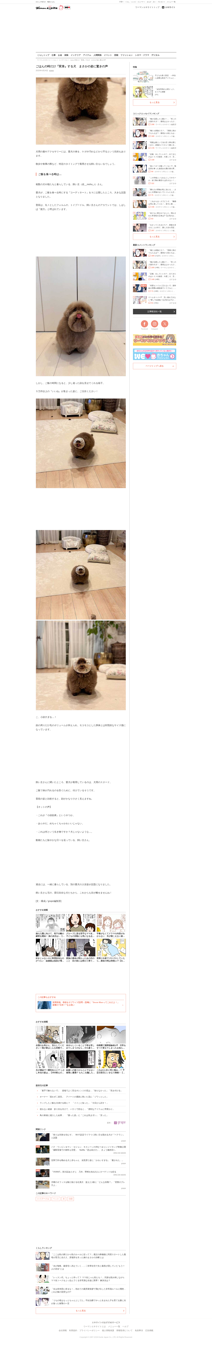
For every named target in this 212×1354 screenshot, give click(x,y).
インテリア (76, 55)
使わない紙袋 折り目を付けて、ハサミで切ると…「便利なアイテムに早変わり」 (77, 1109)
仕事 (54, 55)
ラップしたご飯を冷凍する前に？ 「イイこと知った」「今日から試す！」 (74, 1103)
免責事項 (139, 1330)
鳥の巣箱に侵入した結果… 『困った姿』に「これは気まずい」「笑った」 (74, 1115)
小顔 (71, 1199)
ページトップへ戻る (155, 366)
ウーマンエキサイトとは (95, 1326)
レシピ (134, 2)
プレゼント (161, 2)
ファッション (127, 55)
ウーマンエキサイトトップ (147, 7)
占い (154, 2)
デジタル (155, 55)
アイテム (87, 55)
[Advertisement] (106, 31)
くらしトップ (43, 55)
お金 (60, 55)
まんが (149, 2)
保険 (66, 55)
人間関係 (97, 55)
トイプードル (43, 1199)
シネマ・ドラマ (142, 55)
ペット (56, 1199)
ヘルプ (125, 1326)
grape (51, 71)
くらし (127, 2)
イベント (108, 55)
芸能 (116, 55)
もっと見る (81, 1310)
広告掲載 (149, 1330)
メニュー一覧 (171, 2)
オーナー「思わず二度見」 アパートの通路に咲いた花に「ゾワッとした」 (74, 1097)
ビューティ (141, 2)
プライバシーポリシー (89, 1330)
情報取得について (124, 1330)
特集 (135, 67)
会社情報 (63, 1330)
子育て (121, 2)
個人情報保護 (108, 1330)
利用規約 (73, 1330)
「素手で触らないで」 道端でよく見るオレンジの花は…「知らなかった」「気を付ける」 (81, 1090)
